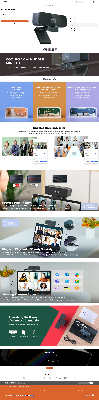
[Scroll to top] (93, 395)
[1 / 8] (43, 49)
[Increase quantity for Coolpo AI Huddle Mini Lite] (5, 14)
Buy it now (14, 23)
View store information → (75, 25)
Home (45, 5)
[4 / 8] (52, 49)
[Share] (73, 30)
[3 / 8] (49, 49)
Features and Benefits (75, 13)
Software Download (43, 390)
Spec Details (49, 367)
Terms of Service (80, 390)
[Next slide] (67, 28)
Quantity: (2, 12)
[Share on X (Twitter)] (75, 30)
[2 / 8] (46, 49)
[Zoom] (67, 10)
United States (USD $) (8, 395)
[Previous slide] (31, 28)
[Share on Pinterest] (77, 30)
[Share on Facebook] (74, 30)
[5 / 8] (55, 49)
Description (73, 10)
